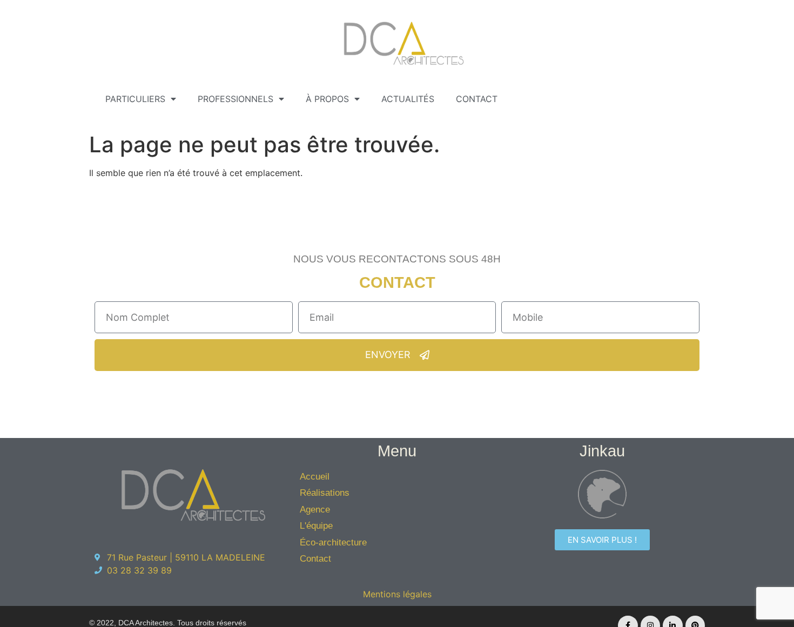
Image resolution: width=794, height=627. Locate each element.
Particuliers (135, 98)
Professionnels (235, 98)
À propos (327, 98)
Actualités (407, 98)
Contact (476, 98)
